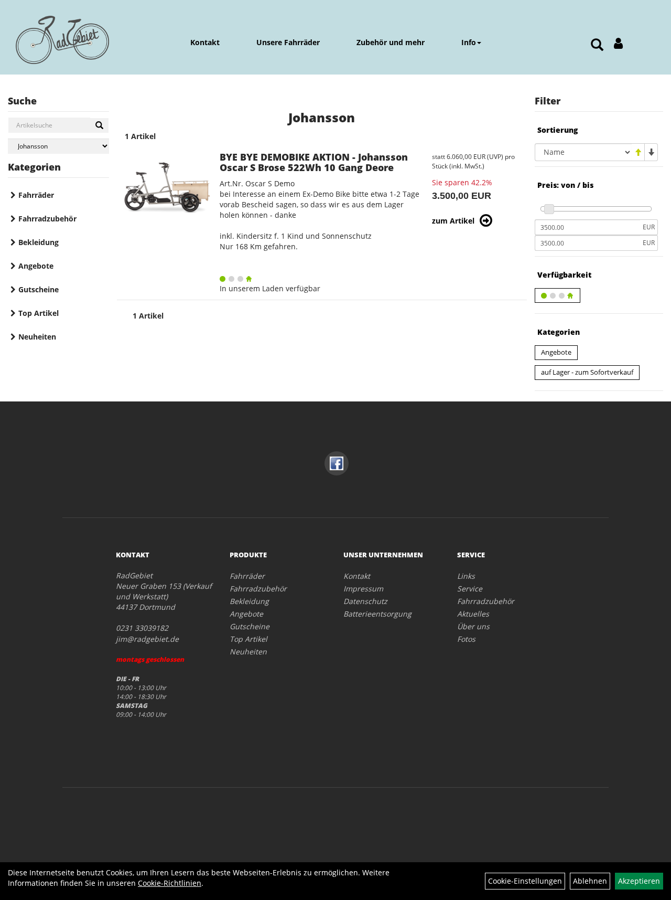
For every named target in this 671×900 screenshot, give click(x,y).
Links (466, 576)
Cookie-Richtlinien (169, 883)
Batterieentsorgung (377, 614)
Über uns (473, 626)
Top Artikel (38, 313)
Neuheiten (37, 337)
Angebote (35, 266)
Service (469, 589)
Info (468, 42)
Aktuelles (473, 614)
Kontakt (205, 42)
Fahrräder (36, 195)
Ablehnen (590, 881)
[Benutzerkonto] (618, 43)
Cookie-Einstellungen (525, 881)
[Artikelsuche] (597, 45)
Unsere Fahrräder (288, 42)
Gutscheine (38, 289)
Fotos (466, 639)
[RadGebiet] (62, 40)
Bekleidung (38, 242)
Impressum (363, 589)
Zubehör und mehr (390, 42)
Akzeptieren (639, 881)
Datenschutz (365, 601)
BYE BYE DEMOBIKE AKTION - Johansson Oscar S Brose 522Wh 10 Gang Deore (314, 162)
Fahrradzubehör (47, 219)
